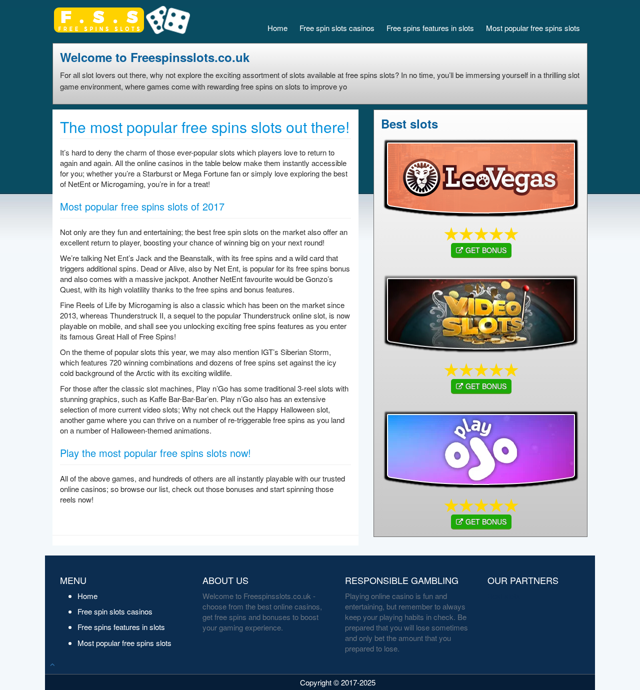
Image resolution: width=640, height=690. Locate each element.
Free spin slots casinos (337, 27)
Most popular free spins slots (533, 27)
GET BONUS (486, 250)
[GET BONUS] (480, 176)
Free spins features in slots (430, 27)
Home (278, 27)
